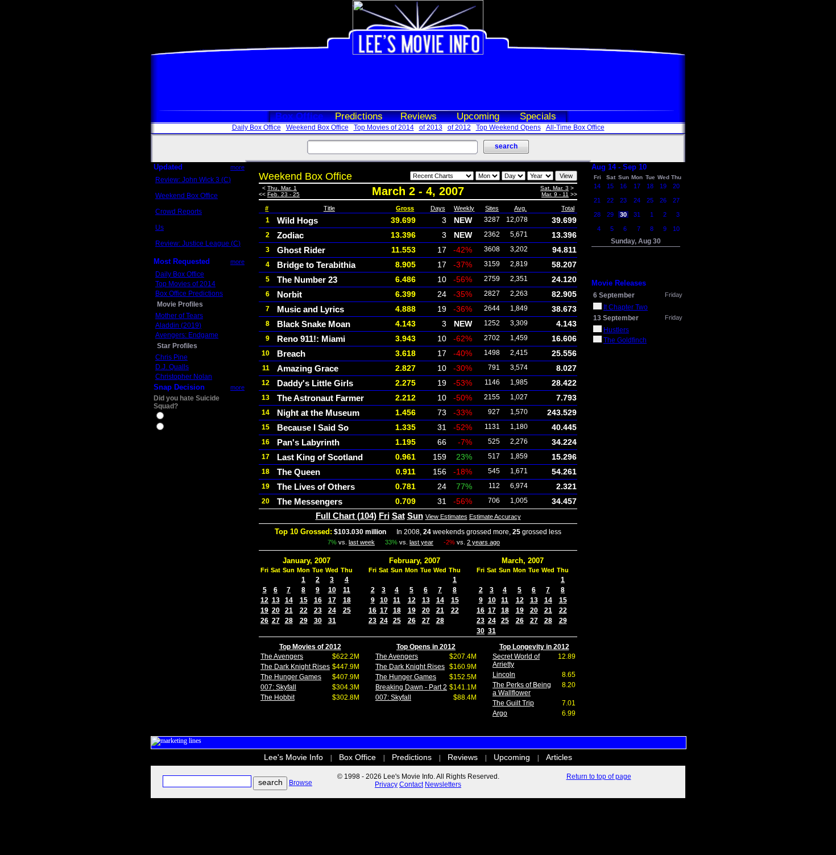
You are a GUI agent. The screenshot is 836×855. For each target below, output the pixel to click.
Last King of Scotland (320, 457)
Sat (398, 516)
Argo (500, 713)
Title (329, 208)
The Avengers (281, 656)
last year (421, 542)
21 (289, 610)
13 (276, 600)
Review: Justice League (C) (198, 243)
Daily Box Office (256, 127)
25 (347, 610)
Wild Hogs (297, 220)
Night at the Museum (318, 413)
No (170, 428)
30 (318, 621)
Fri (384, 516)
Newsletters (443, 784)
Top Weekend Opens (508, 127)
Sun (415, 516)
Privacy (386, 784)
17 (332, 600)
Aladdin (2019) (178, 325)
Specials (538, 116)
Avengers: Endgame (186, 335)
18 (347, 600)
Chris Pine (171, 357)
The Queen (298, 472)
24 (332, 610)
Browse (300, 783)
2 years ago (483, 542)
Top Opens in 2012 (426, 647)
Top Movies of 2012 (310, 647)
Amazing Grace (307, 368)
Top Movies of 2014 (384, 127)
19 (264, 610)
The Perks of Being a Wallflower (522, 689)
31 (332, 621)
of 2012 (459, 127)
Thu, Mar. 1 (282, 188)
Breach (291, 353)
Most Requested (182, 261)
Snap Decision (179, 387)
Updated (168, 167)
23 (318, 610)
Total (567, 208)
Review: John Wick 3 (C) (193, 180)
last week (362, 542)
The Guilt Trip (513, 703)
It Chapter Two (625, 307)
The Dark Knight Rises (295, 667)
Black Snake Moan (313, 324)
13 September (616, 318)
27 (276, 621)
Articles (559, 757)
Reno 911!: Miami (311, 339)
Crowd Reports (178, 212)
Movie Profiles (180, 304)
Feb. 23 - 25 (283, 194)
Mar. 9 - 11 (555, 194)
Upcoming (478, 116)
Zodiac (290, 235)
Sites (492, 208)
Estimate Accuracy (495, 516)
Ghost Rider (301, 250)
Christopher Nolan (183, 377)
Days (438, 208)
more (237, 167)
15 (304, 600)
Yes (171, 417)
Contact (411, 784)
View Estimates (446, 516)
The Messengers (309, 501)
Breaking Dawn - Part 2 (411, 687)
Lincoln (504, 675)
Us (159, 228)
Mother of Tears (179, 316)
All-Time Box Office (575, 127)
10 (332, 590)
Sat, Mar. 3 (554, 188)
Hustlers (616, 330)
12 (264, 600)
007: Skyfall (278, 687)
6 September (614, 295)
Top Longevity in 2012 (534, 647)
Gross (405, 208)
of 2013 (430, 127)
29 (304, 621)
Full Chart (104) (346, 516)
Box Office (299, 116)
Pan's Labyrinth (308, 442)
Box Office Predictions (189, 294)
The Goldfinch (625, 340)
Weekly (464, 208)
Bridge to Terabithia (316, 265)
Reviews (418, 116)
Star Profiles (177, 346)
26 (264, 621)
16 (318, 600)
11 (346, 590)
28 (289, 621)
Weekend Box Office (317, 127)
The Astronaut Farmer (320, 398)
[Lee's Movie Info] (418, 52)
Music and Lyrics (310, 309)
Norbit (289, 294)
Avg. (520, 208)
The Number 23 (307, 279)
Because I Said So (313, 427)
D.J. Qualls (172, 367)
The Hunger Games (290, 677)
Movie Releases (618, 283)
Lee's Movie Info (293, 757)
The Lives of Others (316, 486)
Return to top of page (598, 776)
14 (289, 600)
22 (304, 610)
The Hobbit (277, 697)
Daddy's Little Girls (315, 383)
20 (276, 610)
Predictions (359, 116)
